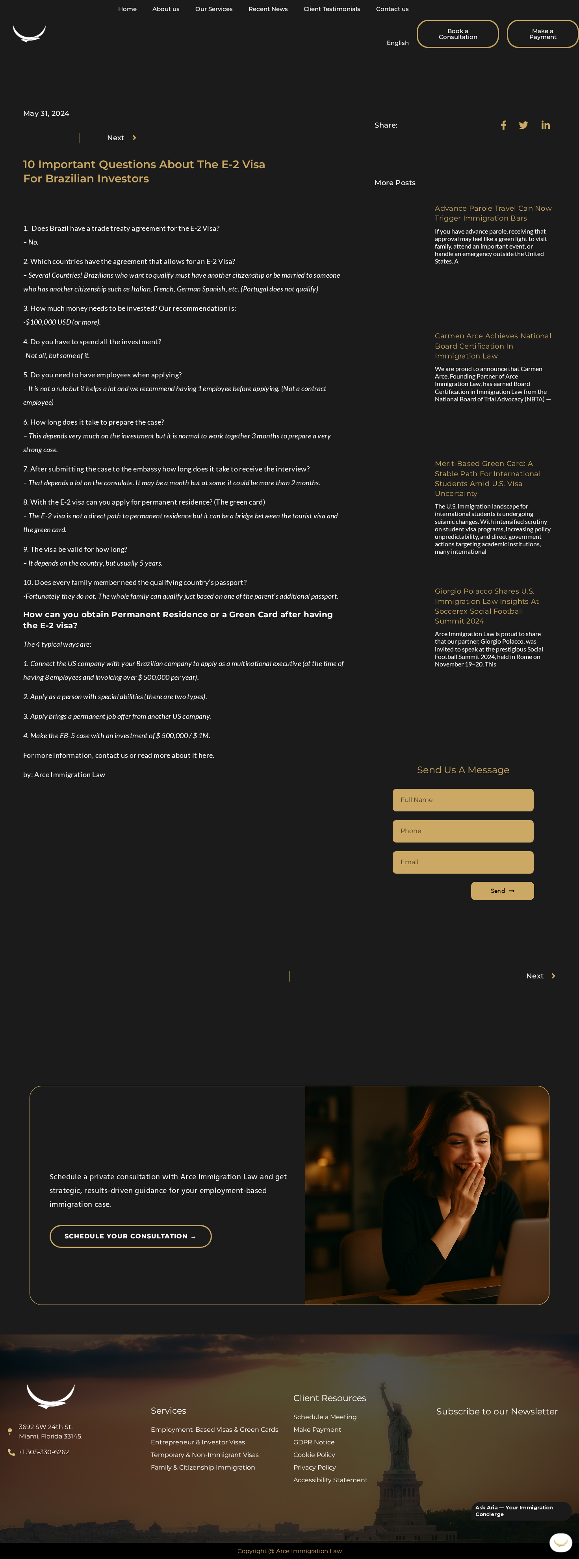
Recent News (268, 9)
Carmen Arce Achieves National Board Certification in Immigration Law (493, 346)
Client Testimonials (332, 9)
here (206, 755)
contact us (111, 755)
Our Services (214, 9)
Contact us (392, 9)
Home (127, 9)
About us (166, 9)
